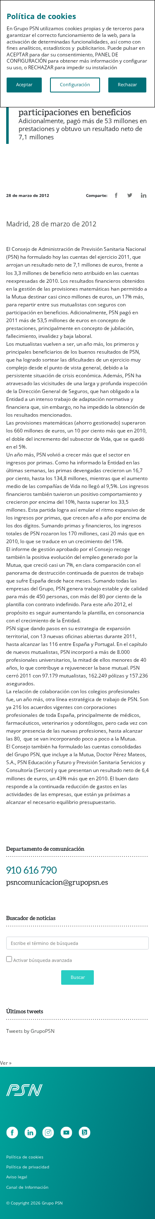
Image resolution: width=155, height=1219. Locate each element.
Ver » (6, 1062)
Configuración (75, 84)
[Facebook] (12, 1133)
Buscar (78, 977)
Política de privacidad (27, 1167)
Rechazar (127, 84)
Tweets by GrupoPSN (30, 1030)
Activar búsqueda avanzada (42, 960)
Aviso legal (16, 1177)
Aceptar (24, 84)
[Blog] (85, 1133)
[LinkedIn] (30, 1133)
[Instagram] (48, 1133)
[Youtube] (66, 1133)
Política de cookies (24, 1157)
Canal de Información (27, 1187)
